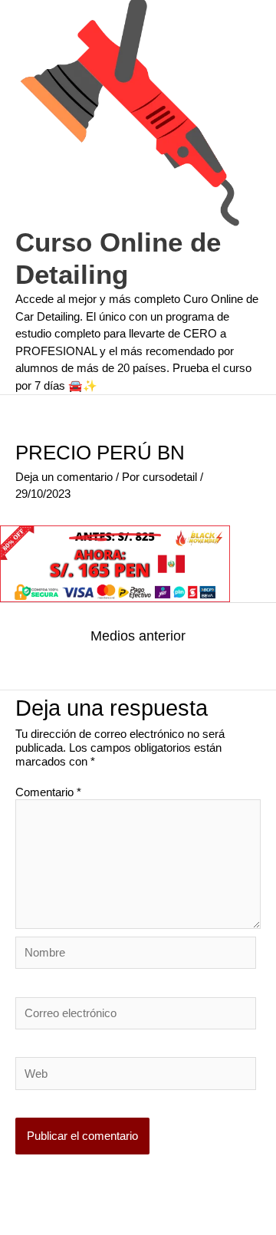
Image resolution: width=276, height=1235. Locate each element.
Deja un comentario (64, 476)
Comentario (48, 792)
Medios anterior (138, 636)
